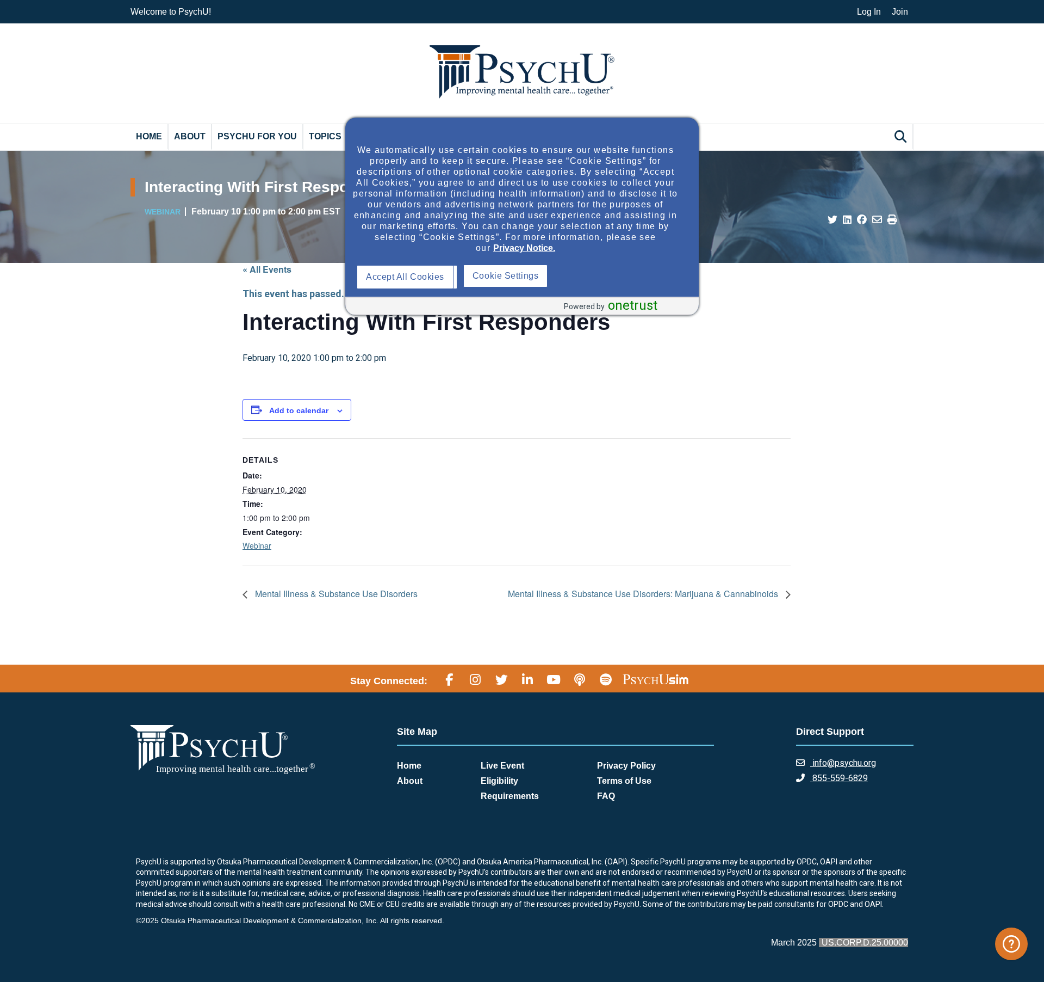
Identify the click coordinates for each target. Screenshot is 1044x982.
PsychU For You (257, 136)
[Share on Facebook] (862, 219)
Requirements (510, 796)
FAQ (606, 796)
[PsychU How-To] (1011, 944)
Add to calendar (298, 410)
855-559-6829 (839, 778)
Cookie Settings (613, 275)
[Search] (902, 136)
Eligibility (499, 780)
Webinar (257, 545)
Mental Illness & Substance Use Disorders (335, 593)
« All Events (267, 269)
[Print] (892, 219)
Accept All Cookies (408, 276)
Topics (325, 136)
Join (900, 11)
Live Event (502, 765)
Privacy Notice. (524, 248)
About (190, 136)
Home (149, 136)
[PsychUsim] (655, 679)
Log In (869, 11)
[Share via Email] (877, 219)
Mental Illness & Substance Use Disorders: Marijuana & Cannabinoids (644, 593)
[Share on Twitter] (832, 219)
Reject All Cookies (512, 276)
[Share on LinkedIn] (847, 219)
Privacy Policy (626, 765)
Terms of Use (624, 780)
